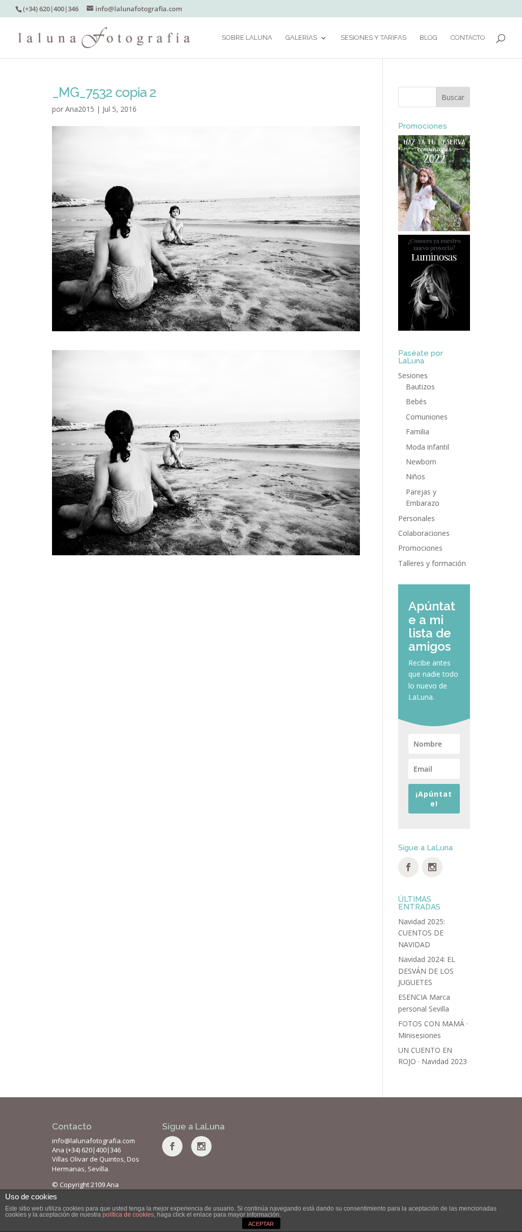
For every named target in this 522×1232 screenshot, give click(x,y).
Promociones (420, 548)
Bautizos (420, 386)
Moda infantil (427, 447)
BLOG (428, 37)
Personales (416, 518)
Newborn (421, 461)
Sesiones (413, 375)
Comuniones (427, 417)
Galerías (301, 37)
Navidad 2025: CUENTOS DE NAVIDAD (421, 933)
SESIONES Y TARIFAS (373, 37)
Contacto (468, 37)
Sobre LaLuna (247, 37)
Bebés (416, 401)
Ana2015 (79, 109)
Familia (417, 431)
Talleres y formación (432, 563)
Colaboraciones (424, 533)
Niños (415, 476)
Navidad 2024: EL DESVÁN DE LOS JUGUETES (426, 970)
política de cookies (128, 1214)
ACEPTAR (261, 1224)
